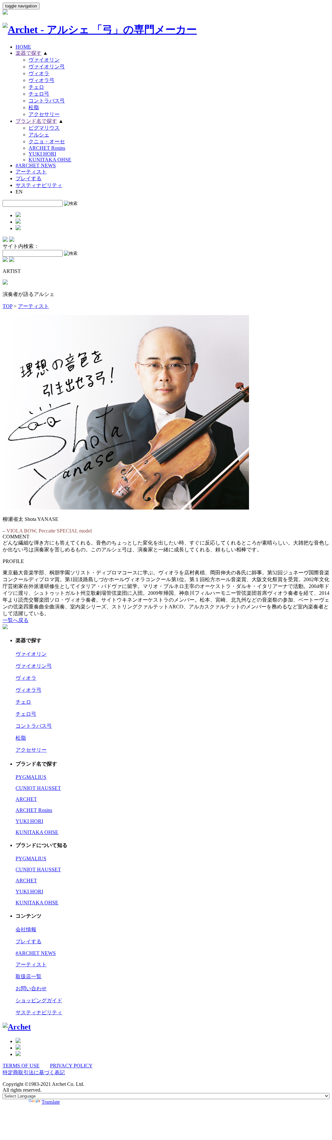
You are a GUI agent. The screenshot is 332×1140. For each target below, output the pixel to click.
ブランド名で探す (36, 121)
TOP (7, 306)
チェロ (36, 87)
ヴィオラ (39, 73)
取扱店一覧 (29, 976)
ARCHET (26, 799)
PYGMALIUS (31, 777)
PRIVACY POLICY (71, 1065)
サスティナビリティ (39, 185)
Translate (51, 1102)
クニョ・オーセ (47, 141)
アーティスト (31, 171)
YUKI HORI (42, 154)
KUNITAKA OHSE (50, 159)
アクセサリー (44, 114)
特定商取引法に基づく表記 (34, 1072)
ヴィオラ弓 (41, 80)
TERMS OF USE (21, 1065)
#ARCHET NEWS (36, 165)
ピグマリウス (44, 128)
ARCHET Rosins (47, 148)
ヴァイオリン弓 (47, 66)
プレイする (29, 178)
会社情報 (26, 929)
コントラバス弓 (47, 100)
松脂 (34, 107)
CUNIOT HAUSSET (38, 788)
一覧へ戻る (16, 620)
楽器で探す (29, 53)
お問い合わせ (31, 988)
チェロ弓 (39, 94)
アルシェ (39, 134)
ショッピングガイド (39, 1000)
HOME (23, 47)
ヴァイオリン (44, 60)
